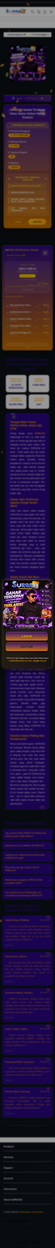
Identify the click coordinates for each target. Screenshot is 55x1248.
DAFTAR (27, 646)
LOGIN (27, 636)
